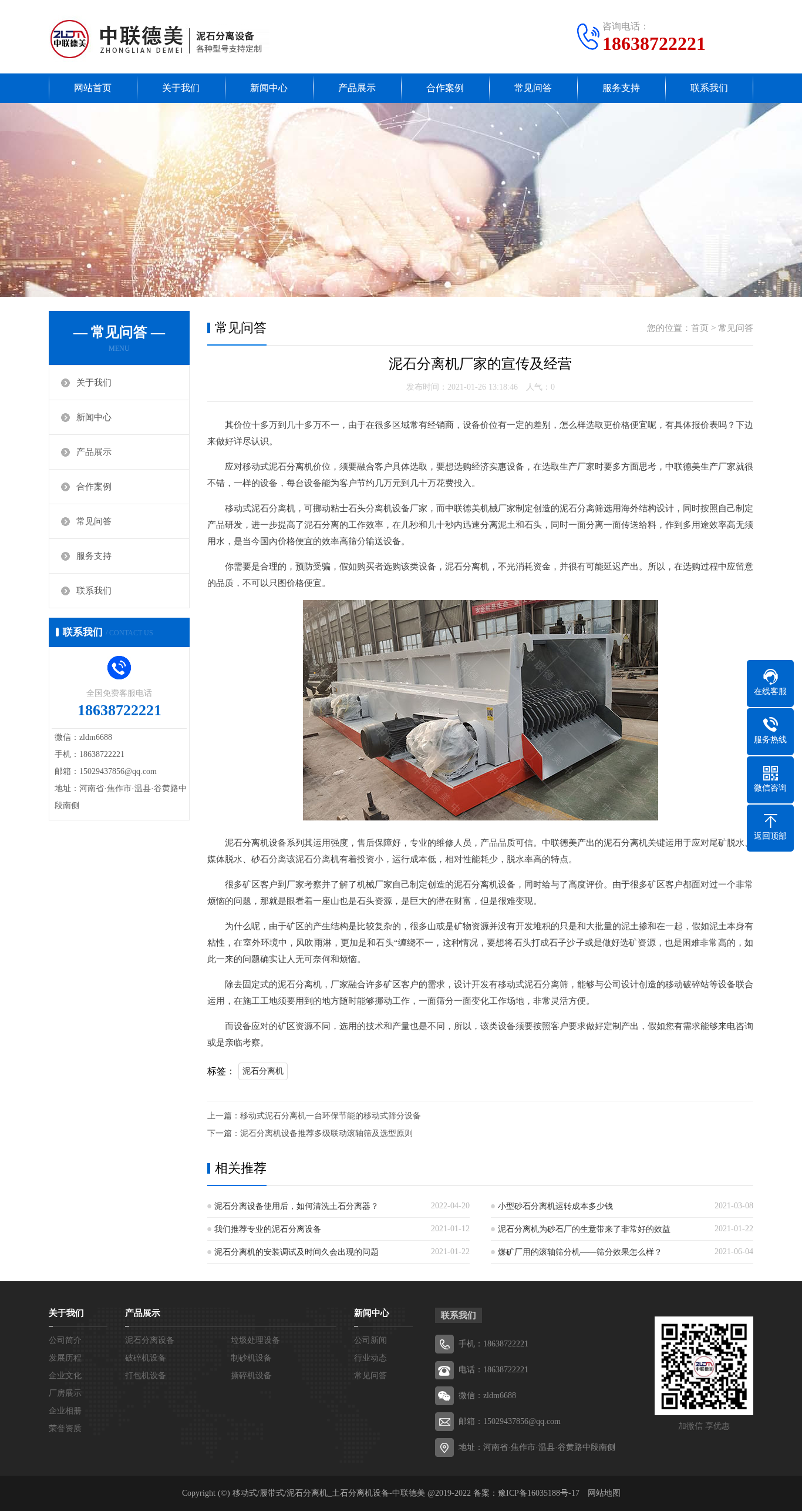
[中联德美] (159, 38)
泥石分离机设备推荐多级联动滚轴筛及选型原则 (326, 1133)
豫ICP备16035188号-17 (538, 1493)
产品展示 (357, 88)
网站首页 (93, 88)
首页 (700, 328)
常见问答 (533, 88)
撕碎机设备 (251, 1375)
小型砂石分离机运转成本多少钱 (555, 1206)
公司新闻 (370, 1340)
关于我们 (181, 88)
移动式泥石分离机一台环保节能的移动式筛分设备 (330, 1115)
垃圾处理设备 (255, 1340)
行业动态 (370, 1357)
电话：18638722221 (493, 1369)
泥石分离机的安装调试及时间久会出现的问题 (296, 1252)
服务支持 (621, 88)
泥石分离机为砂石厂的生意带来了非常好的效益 (584, 1229)
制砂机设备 (251, 1357)
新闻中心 (269, 88)
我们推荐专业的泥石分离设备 (267, 1229)
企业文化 (65, 1375)
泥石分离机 (263, 1071)
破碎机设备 (145, 1357)
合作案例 (445, 88)
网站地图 (604, 1493)
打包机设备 (145, 1375)
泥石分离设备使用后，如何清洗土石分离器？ (296, 1206)
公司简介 (65, 1340)
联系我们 (709, 88)
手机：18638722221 (493, 1343)
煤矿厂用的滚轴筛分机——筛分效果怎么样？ (580, 1252)
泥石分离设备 (149, 1340)
